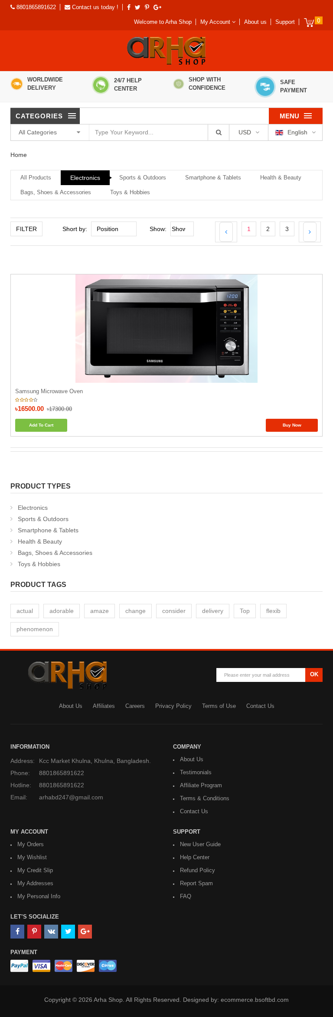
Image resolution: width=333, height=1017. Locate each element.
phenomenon (34, 629)
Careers (135, 706)
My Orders (30, 844)
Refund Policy (197, 870)
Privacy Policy (173, 706)
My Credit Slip (35, 870)
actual (24, 610)
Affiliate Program (201, 785)
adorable (61, 610)
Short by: (74, 228)
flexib (273, 610)
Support (285, 22)
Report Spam (196, 883)
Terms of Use (219, 706)
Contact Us (260, 706)
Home (18, 154)
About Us (70, 706)
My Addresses (35, 883)
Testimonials (196, 772)
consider (174, 610)
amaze (99, 610)
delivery (212, 610)
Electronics (85, 177)
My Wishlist (32, 857)
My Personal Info (38, 896)
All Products (35, 177)
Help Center (194, 857)
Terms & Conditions (204, 798)
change (135, 610)
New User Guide (200, 844)
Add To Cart (41, 425)
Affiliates (104, 706)
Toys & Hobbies (130, 192)
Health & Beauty (280, 177)
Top (245, 610)
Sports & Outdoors (142, 177)
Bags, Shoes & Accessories (55, 192)
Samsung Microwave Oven (49, 391)
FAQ (185, 896)
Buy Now (292, 425)
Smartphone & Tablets (213, 177)
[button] (217, 22)
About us (255, 22)
